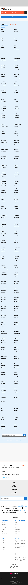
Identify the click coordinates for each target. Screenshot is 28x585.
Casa (3, 544)
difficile (10, 510)
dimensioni (14, 491)
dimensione (14, 489)
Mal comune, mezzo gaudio (19, 552)
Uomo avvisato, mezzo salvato (20, 544)
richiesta (12, 506)
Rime (6, 20)
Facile (16, 524)
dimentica (14, 492)
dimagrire (14, 483)
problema (22, 506)
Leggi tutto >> (5, 477)
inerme (3, 512)
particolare (8, 512)
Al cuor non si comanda (20, 557)
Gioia (16, 533)
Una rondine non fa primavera (19, 546)
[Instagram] (11, 566)
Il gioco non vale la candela (19, 555)
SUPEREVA (14, 577)
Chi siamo (2, 578)
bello (15, 512)
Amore (3, 547)
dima (14, 482)
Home (2, 20)
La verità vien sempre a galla (20, 541)
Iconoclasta (4, 533)
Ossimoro (4, 522)
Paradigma (17, 531)
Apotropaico (4, 534)
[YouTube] (16, 566)
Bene (3, 552)
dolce (5, 508)
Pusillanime (4, 527)
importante (7, 506)
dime (14, 485)
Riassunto (17, 529)
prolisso (10, 508)
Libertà (16, 522)
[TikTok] (14, 566)
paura (24, 512)
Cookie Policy (16, 578)
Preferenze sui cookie (23, 578)
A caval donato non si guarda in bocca (20, 560)
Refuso (3, 529)
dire (2, 506)
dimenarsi (14, 488)
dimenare (14, 486)
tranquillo (4, 510)
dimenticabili (14, 493)
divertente (18, 508)
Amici (3, 551)
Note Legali (7, 578)
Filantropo (4, 524)
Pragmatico (17, 526)
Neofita (3, 531)
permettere (16, 510)
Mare (3, 545)
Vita (3, 540)
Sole (3, 542)
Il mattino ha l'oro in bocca (19, 549)
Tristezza (17, 534)
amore (20, 512)
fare (12, 512)
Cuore (3, 549)
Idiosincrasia (4, 526)
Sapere (7, 8)
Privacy (11, 578)
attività (16, 506)
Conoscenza (18, 527)
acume (23, 510)
